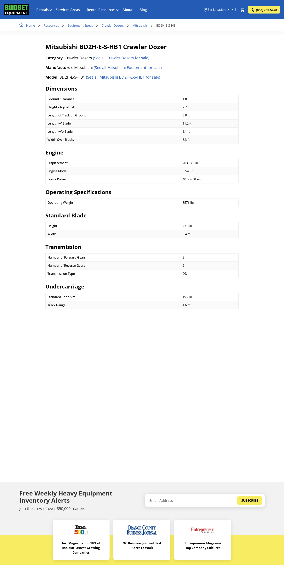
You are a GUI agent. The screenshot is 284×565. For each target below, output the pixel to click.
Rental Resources (101, 9)
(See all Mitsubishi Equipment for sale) (128, 67)
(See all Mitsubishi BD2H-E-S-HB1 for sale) (123, 77)
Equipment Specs (80, 25)
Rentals (42, 9)
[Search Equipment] (234, 10)
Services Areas (68, 9)
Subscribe (249, 500)
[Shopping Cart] (242, 10)
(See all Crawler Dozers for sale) (121, 57)
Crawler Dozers (113, 25)
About (127, 9)
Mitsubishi (140, 25)
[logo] (16, 9)
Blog (143, 9)
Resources (51, 25)
